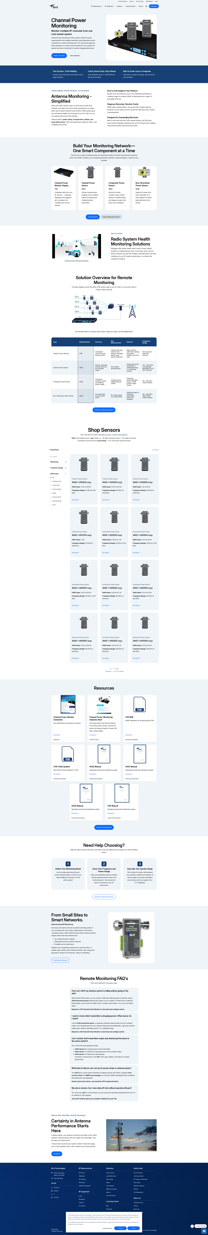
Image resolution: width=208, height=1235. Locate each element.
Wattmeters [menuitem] (82, 1176)
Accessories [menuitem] (82, 1206)
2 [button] (111, 669)
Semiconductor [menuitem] (110, 1172)
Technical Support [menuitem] (138, 1176)
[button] (51, 456)
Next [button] (117, 669)
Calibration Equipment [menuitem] (84, 1185)
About (140, 6)
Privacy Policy (145, 1230)
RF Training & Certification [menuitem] (140, 1179)
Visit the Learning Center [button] (104, 827)
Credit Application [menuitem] (138, 1192)
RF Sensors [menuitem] (82, 1172)
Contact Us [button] (154, 6)
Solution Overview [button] (59, 55)
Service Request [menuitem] (138, 1172)
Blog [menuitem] (107, 1206)
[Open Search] (146, 6)
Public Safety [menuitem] (109, 1179)
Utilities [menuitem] (108, 1182)
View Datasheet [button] (75, 55)
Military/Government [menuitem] (111, 1189)
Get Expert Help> (111, 983)
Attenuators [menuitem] (82, 1199)
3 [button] (113, 669)
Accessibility (153, 1230)
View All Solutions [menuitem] (111, 1195)
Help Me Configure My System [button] (104, 410)
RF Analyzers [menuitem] (82, 1179)
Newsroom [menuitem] (136, 1209)
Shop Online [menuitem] (137, 1182)
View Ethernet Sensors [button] (60, 960)
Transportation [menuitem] (110, 1185)
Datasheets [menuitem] (109, 1209)
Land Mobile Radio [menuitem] (111, 1176)
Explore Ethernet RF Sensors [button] (111, 217)
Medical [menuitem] (108, 1192)
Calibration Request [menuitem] (139, 1185)
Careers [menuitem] (136, 1206)
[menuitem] (122, 1)
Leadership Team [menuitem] (138, 1202)
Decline (134, 1228)
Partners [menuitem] (136, 1189)
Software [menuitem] (81, 1202)
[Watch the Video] (76, 246)
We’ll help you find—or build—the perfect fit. (113, 435)
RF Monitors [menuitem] (82, 1182)
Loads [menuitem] (80, 1196)
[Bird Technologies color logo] (53, 6)
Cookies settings (107, 1228)
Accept (120, 1228)
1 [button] (109, 669)
